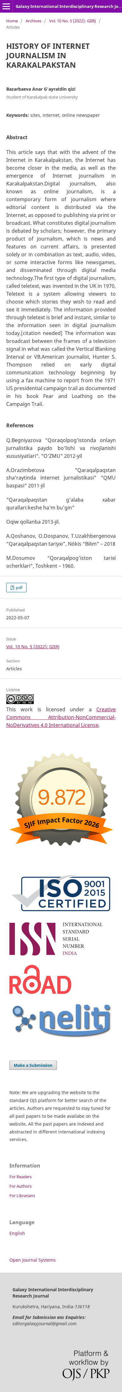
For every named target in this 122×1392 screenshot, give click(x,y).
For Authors (20, 1186)
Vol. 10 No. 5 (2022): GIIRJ (72, 21)
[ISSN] (61, 956)
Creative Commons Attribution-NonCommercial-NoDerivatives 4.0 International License (61, 717)
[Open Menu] (6, 6)
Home (12, 21)
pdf (18, 587)
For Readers (20, 1176)
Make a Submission (33, 1065)
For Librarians (22, 1195)
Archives (33, 21)
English (17, 1233)
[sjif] (61, 850)
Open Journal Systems (32, 1260)
